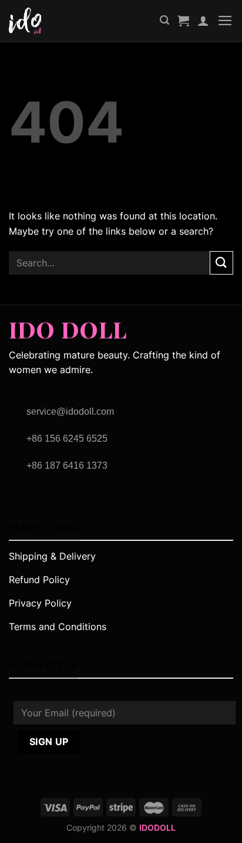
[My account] (203, 20)
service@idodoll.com (70, 412)
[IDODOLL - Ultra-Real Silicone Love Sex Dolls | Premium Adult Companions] (33, 21)
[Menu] (225, 20)
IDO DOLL (68, 326)
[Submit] (221, 262)
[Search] (164, 20)
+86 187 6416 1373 (66, 465)
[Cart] (183, 20)
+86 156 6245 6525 (66, 438)
